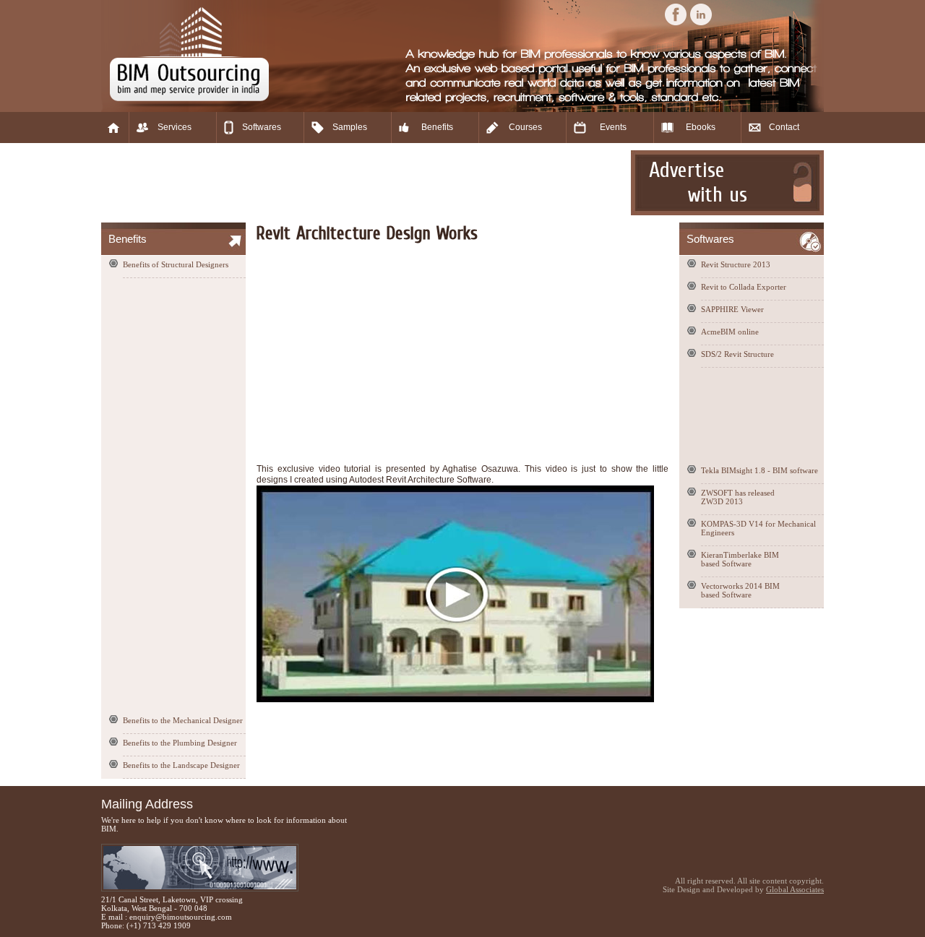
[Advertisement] (364, 182)
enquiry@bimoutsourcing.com (180, 916)
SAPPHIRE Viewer (732, 309)
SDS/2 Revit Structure (737, 354)
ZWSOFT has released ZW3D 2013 (738, 497)
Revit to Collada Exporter (743, 286)
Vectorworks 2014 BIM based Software (740, 590)
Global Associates (795, 889)
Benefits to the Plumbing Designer (180, 742)
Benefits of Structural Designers (175, 264)
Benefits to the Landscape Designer (181, 765)
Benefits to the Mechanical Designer (183, 720)
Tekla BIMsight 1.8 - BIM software (759, 470)
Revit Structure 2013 (735, 264)
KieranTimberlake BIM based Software (740, 559)
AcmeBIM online (730, 331)
